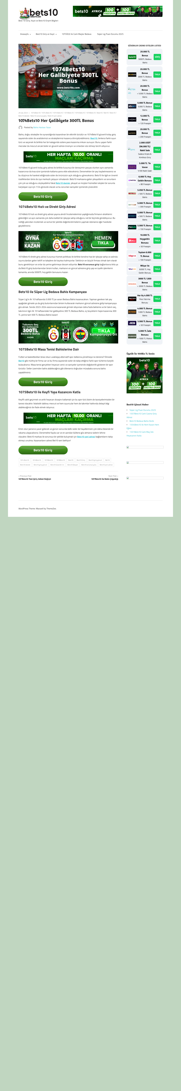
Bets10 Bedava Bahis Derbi (142, 421)
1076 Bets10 (80, 112)
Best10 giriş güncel (95, 460)
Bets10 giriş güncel (40, 464)
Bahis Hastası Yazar (42, 127)
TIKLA (157, 74)
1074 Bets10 (46, 112)
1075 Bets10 (58, 112)
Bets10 (112, 112)
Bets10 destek (23, 115)
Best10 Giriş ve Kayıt (45, 34)
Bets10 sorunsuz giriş (39, 115)
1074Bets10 (35, 112)
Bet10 (106, 112)
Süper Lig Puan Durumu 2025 (110, 34)
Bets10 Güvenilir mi (57, 464)
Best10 (99, 112)
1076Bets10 (91, 112)
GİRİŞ (157, 56)
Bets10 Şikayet (72, 464)
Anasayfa (24, 34)
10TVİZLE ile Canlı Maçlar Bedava (76, 34)
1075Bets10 (69, 112)
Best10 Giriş (81, 460)
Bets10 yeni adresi (55, 115)
